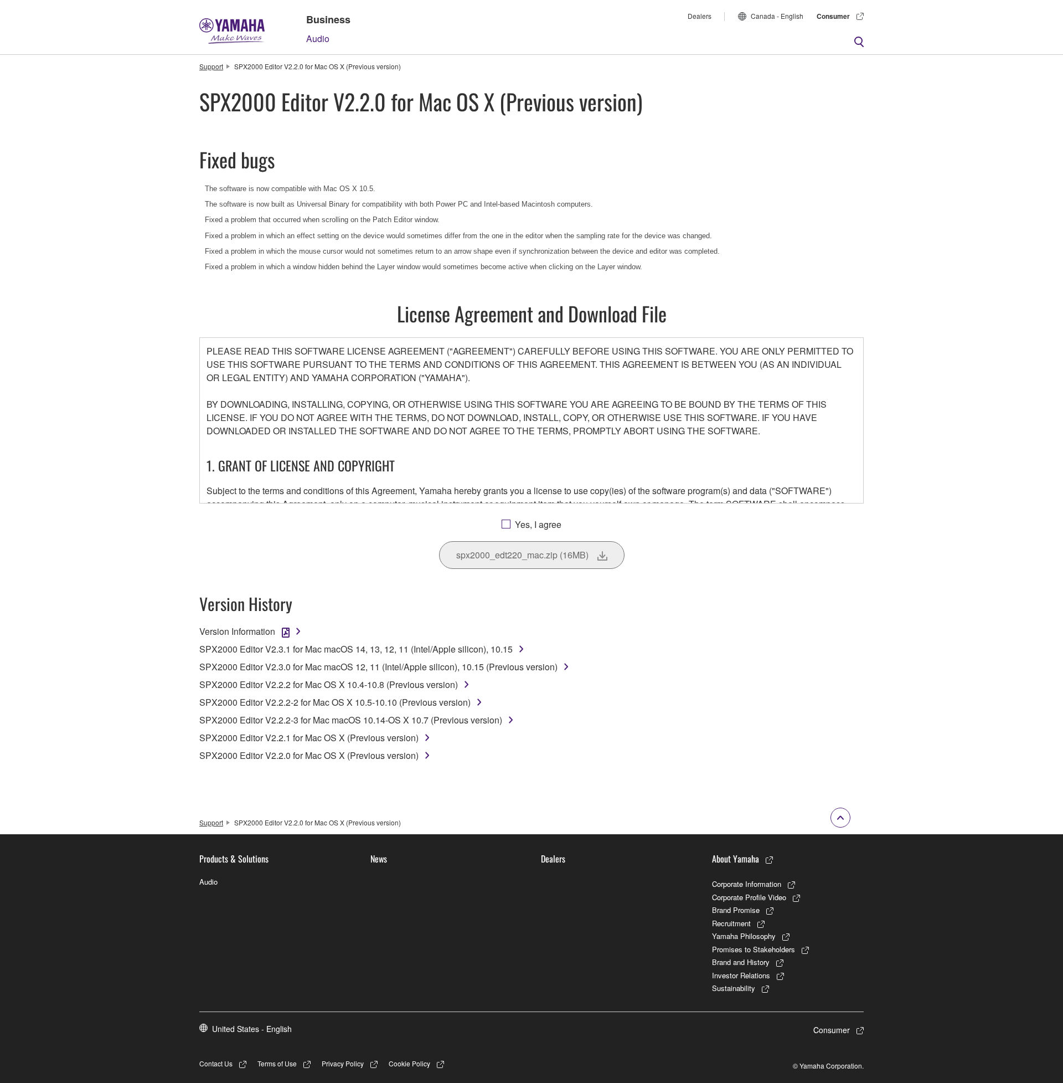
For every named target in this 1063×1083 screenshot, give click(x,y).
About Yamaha (735, 858)
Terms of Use (277, 1063)
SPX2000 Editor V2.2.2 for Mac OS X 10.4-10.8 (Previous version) (328, 684)
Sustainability (733, 988)
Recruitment (731, 923)
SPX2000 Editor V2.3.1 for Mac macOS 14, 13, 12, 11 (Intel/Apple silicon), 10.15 (356, 649)
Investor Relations (741, 975)
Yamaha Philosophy (744, 936)
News (378, 858)
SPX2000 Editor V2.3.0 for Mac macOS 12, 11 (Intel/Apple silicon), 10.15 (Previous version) (378, 666)
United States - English (252, 1028)
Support (211, 66)
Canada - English (777, 15)
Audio (317, 38)
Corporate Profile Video (749, 897)
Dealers (699, 15)
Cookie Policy (409, 1063)
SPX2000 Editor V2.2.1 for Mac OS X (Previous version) (309, 737)
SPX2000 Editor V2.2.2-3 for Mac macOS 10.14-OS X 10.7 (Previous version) (350, 720)
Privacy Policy (343, 1063)
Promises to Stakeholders (753, 949)
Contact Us (216, 1063)
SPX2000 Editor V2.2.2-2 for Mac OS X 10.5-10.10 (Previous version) (335, 702)
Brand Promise (736, 910)
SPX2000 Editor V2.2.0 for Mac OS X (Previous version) (309, 755)
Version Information (237, 631)
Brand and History (741, 962)
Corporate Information (746, 884)
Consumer (833, 16)
